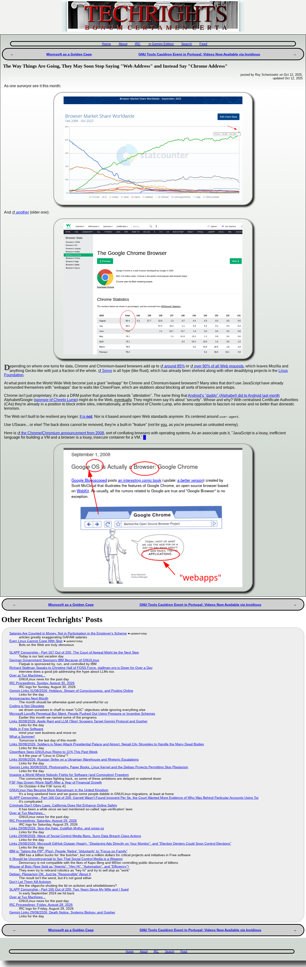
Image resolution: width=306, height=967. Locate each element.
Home (106, 44)
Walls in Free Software (26, 729)
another (22, 212)
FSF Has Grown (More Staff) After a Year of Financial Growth (55, 782)
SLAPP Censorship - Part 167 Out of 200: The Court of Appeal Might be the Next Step (74, 652)
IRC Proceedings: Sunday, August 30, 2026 (42, 683)
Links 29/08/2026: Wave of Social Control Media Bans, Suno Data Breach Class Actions (75, 836)
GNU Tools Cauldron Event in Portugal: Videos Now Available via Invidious (199, 54)
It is (86, 416)
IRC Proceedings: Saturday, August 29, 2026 (43, 820)
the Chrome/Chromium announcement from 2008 (62, 433)
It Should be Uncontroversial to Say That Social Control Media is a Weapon (66, 859)
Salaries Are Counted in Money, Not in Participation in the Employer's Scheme (68, 633)
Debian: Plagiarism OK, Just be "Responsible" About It (50, 874)
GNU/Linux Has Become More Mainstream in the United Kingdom (58, 790)
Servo (107, 371)
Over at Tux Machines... (27, 675)
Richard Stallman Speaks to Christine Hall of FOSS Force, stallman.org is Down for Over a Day (81, 668)
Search (186, 44)
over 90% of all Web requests (219, 366)
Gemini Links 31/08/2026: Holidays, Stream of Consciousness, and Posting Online (71, 691)
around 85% (174, 366)
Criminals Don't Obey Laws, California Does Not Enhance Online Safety (63, 805)
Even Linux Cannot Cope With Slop (35, 641)
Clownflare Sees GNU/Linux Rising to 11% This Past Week (53, 752)
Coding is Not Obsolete (26, 706)
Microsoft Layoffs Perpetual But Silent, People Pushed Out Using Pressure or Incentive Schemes (82, 713)
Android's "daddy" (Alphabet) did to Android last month (234, 395)
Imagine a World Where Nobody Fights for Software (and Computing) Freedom (69, 775)
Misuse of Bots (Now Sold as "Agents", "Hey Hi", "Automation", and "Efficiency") (69, 866)
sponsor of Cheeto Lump (55, 400)
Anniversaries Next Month (28, 698)
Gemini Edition (163, 44)
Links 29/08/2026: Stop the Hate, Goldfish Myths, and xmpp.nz (56, 828)
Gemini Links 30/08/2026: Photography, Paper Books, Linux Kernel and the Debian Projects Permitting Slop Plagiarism (98, 767)
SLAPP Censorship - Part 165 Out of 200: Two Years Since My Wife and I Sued (69, 889)
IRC (138, 44)
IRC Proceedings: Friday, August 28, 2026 (41, 905)
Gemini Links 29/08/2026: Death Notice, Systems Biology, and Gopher (62, 912)
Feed (203, 44)
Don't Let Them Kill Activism (30, 882)
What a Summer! (22, 736)
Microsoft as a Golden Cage (69, 54)
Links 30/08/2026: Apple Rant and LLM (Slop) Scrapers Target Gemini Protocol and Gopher (78, 721)
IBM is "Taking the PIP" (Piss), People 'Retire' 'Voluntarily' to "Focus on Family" (68, 851)
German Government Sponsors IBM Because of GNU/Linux (54, 660)
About (123, 44)
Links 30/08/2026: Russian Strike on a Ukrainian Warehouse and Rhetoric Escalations (74, 759)
